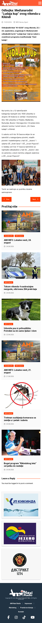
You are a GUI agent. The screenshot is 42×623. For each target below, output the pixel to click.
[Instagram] (16, 617)
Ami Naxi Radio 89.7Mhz (23, 598)
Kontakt (21, 612)
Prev (7, 199)
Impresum (28, 603)
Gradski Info (9, 236)
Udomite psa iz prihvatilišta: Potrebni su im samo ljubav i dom (20, 329)
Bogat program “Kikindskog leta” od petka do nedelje (20, 464)
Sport (26, 22)
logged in (14, 483)
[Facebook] (8, 617)
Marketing (12, 608)
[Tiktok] (24, 617)
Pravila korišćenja (26, 608)
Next (34, 199)
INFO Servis (20, 22)
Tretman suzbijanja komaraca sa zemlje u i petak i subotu (20, 419)
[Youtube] (32, 617)
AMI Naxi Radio (15, 603)
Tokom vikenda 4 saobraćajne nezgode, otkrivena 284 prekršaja (20, 287)
